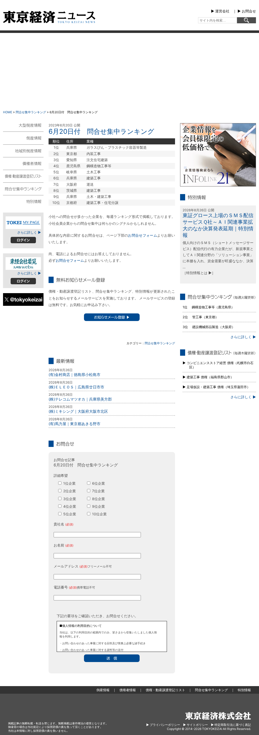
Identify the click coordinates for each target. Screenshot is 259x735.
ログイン (23, 240)
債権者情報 (23, 163)
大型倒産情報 (23, 127)
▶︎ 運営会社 (220, 11)
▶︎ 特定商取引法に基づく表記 (231, 725)
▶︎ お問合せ (247, 11)
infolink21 (218, 154)
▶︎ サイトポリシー (195, 725)
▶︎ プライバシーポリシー (163, 725)
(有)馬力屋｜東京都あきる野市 (74, 423)
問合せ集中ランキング (31, 112)
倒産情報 (23, 137)
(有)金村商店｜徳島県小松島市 (74, 374)
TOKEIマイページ (23, 222)
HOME (7, 112)
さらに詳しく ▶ (29, 232)
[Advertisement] (129, 70)
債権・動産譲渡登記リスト (23, 175)
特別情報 (23, 201)
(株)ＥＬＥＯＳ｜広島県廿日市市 (76, 387)
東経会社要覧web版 (23, 263)
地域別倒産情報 (23, 150)
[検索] (246, 20)
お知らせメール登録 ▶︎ (112, 317)
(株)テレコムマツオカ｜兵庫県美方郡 (80, 399)
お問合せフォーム (142, 235)
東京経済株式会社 (218, 715)
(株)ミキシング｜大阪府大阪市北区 (78, 411)
